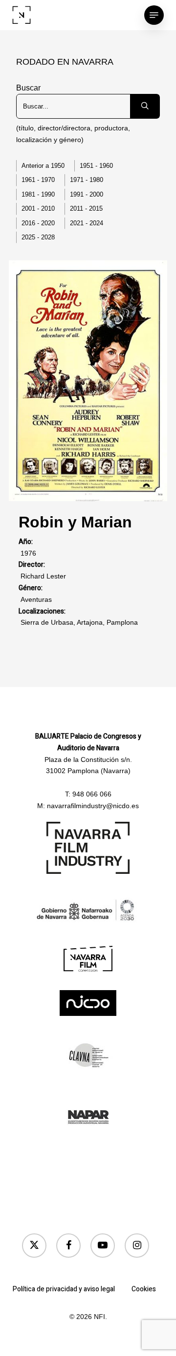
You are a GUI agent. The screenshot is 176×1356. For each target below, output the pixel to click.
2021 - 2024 (86, 223)
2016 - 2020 (38, 223)
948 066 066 (91, 794)
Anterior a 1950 (43, 165)
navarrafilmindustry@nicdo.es (93, 806)
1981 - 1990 (38, 194)
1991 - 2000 (86, 194)
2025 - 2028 (38, 237)
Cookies (144, 1289)
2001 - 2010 (38, 208)
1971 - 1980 (86, 179)
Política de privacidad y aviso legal (64, 1289)
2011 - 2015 (86, 208)
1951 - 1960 (96, 165)
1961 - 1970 (38, 179)
